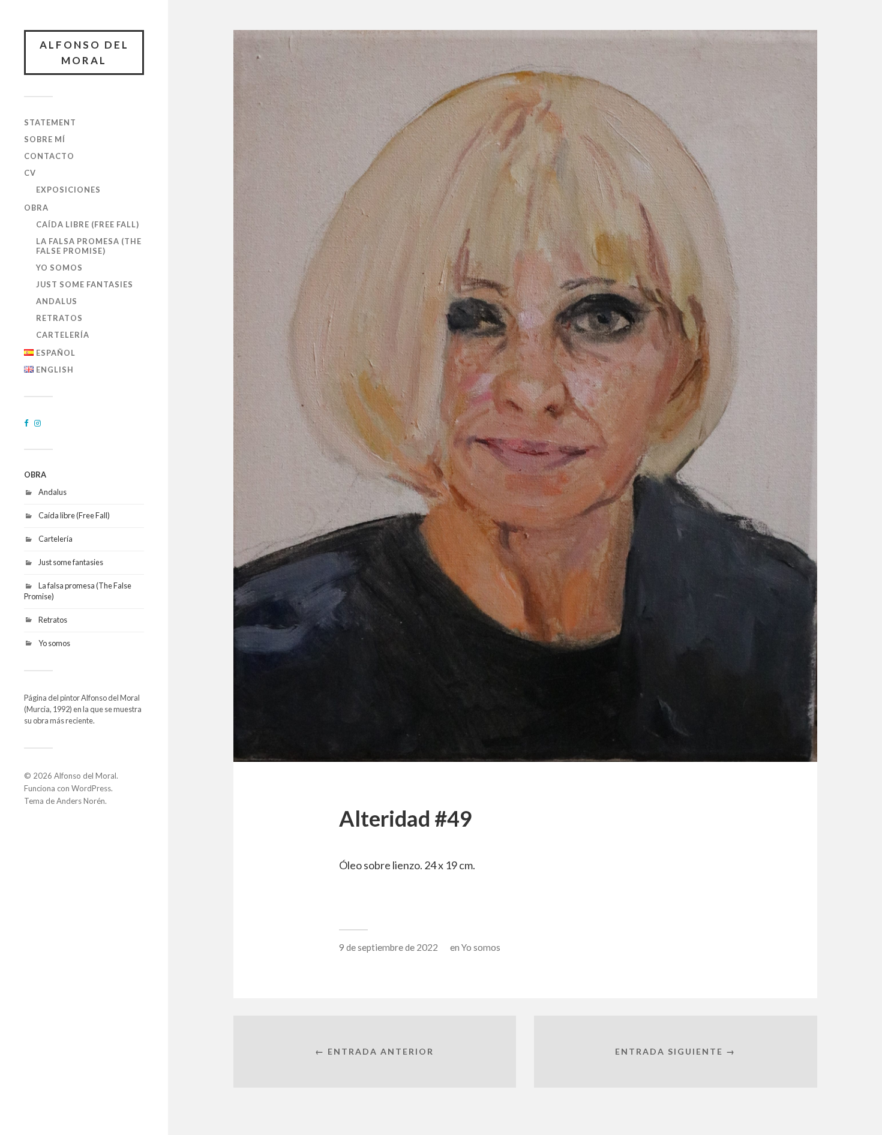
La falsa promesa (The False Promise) (89, 246)
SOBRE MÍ (44, 139)
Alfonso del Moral (84, 52)
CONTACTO (49, 156)
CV (30, 173)
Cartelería (62, 335)
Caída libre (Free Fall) (87, 224)
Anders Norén (80, 801)
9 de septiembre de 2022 (388, 947)
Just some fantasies (84, 284)
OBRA (36, 207)
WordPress (91, 788)
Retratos (59, 318)
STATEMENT (50, 122)
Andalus (56, 301)
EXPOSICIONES (68, 189)
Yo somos (59, 267)
